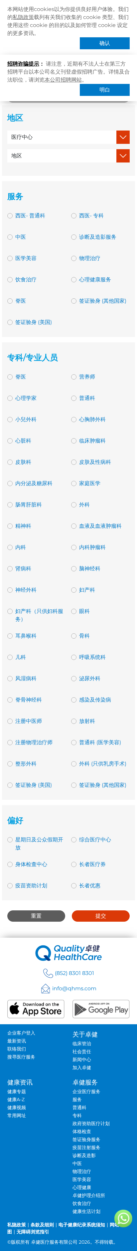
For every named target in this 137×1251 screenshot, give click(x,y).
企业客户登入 (21, 1033)
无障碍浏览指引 (33, 1232)
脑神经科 (89, 568)
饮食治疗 (26, 279)
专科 (77, 1115)
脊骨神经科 (28, 700)
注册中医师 (28, 721)
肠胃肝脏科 (28, 504)
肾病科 (23, 568)
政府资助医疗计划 (91, 1123)
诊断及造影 (84, 1155)
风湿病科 (26, 678)
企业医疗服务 (86, 1092)
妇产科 (87, 590)
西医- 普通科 (30, 215)
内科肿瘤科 (92, 547)
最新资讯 (16, 1041)
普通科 (87, 398)
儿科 (20, 657)
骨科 (84, 636)
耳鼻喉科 (26, 636)
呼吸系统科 (92, 657)
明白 (104, 90)
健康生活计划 (86, 1211)
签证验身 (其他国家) (102, 301)
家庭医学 (89, 483)
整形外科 (26, 764)
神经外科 (26, 590)
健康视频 (16, 1107)
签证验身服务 (86, 1139)
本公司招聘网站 (63, 80)
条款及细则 (42, 1225)
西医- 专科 (91, 215)
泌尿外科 (89, 678)
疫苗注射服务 (86, 1147)
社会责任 (81, 1052)
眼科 (84, 611)
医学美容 (26, 258)
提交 (100, 916)
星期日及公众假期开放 (39, 843)
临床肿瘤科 (92, 441)
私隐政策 (23, 17)
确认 (104, 43)
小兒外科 (26, 419)
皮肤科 (23, 462)
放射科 (87, 721)
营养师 (87, 377)
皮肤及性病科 (95, 462)
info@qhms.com (74, 988)
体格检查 (81, 1131)
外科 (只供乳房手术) (102, 764)
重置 (36, 916)
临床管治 (81, 1044)
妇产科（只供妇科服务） (39, 615)
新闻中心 (81, 1060)
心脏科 (23, 441)
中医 (20, 237)
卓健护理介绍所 (88, 1195)
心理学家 (26, 398)
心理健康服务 (95, 279)
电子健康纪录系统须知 (82, 1225)
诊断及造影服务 (97, 237)
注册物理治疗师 (34, 742)
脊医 (20, 301)
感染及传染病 (95, 700)
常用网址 (16, 1115)
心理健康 (81, 1187)
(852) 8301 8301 (74, 973)
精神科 (23, 526)
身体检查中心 (31, 864)
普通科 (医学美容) (100, 742)
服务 (77, 1099)
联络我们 (16, 1049)
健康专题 (16, 1092)
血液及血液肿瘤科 (100, 526)
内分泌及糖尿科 (34, 483)
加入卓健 (81, 1068)
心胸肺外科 (92, 419)
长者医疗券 (92, 864)
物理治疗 (89, 258)
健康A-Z (16, 1099)
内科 (20, 547)
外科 (84, 504)
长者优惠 (89, 885)
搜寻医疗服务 (21, 1057)
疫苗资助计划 (31, 885)
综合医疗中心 (95, 839)
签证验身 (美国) (33, 322)
